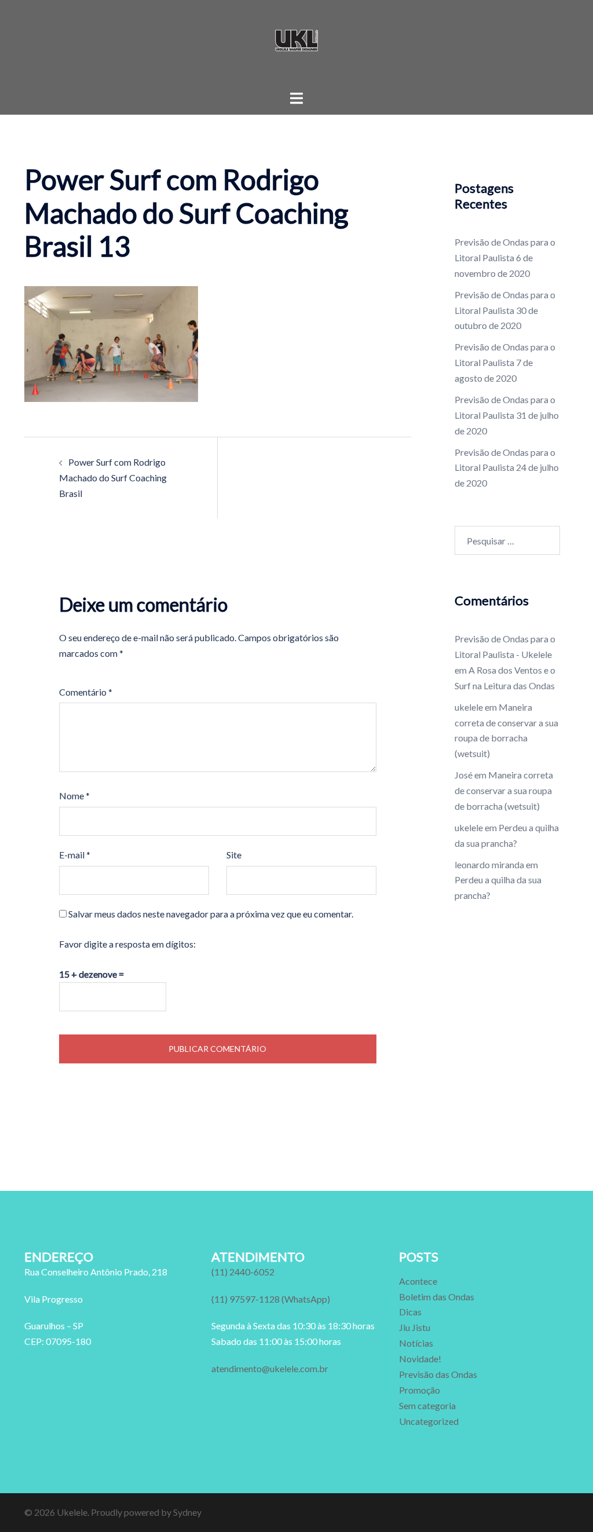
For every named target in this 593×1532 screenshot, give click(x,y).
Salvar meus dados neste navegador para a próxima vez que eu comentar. (210, 913)
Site (233, 854)
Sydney (187, 1512)
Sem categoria (427, 1405)
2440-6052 (242, 1271)
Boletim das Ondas (436, 1296)
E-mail (74, 854)
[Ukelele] (296, 43)
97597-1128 (270, 1298)
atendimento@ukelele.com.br (269, 1368)
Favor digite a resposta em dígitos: (127, 943)
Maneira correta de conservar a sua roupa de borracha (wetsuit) (504, 790)
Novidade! (420, 1358)
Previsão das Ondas (438, 1374)
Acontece (418, 1280)
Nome (74, 795)
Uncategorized (429, 1421)
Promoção (419, 1389)
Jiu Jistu (414, 1327)
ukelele (469, 706)
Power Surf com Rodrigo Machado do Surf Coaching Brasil (113, 477)
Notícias (416, 1342)
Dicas (410, 1311)
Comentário (85, 691)
